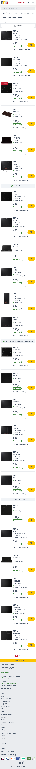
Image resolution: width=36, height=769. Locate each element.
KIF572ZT (16, 427)
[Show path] (16, 13)
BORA (2, 696)
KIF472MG (16, 58)
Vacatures (4, 743)
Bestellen (3, 720)
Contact (3, 717)
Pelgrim (3, 709)
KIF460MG (16, 632)
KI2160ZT (16, 84)
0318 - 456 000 (5, 672)
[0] (29, 3)
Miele (2, 711)
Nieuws (3, 741)
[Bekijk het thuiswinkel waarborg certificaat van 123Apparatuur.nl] (32, 758)
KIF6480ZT (16, 606)
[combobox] (18, 8)
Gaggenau (4, 704)
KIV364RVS (16, 245)
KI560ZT (16, 374)
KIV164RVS (16, 137)
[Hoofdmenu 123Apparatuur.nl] (33, 3)
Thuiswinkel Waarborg (7, 746)
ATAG (2, 693)
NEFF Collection (5, 706)
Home (10, 13)
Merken (3, 736)
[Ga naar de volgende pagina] (23, 656)
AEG (2, 691)
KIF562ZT (16, 476)
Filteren (19, 26)
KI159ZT (16, 219)
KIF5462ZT (16, 453)
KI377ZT (16, 530)
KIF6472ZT (16, 580)
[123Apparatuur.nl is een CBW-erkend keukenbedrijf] (34, 758)
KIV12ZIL (16, 110)
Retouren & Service (6, 725)
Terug (4, 13)
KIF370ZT (16, 400)
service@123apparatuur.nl (9, 683)
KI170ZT (16, 269)
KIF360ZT (16, 32)
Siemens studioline (6, 701)
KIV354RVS (16, 556)
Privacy (3, 727)
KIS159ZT (16, 163)
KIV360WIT (16, 506)
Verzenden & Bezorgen (7, 722)
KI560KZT (16, 318)
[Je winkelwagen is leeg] (29, 3)
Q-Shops (3, 748)
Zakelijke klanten (5, 730)
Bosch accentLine (6, 698)
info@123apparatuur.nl (8, 678)
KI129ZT (16, 295)
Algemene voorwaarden (7, 751)
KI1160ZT (16, 193)
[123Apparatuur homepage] (4, 2)
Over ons (3, 738)
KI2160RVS (16, 348)
